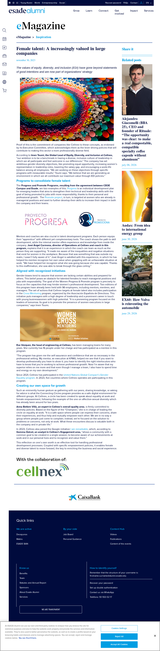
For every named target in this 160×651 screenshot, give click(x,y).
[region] (80, 636)
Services (149, 11)
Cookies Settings (119, 628)
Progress (72, 188)
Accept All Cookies (119, 645)
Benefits (24, 573)
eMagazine (23, 37)
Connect (103, 11)
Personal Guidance (72, 539)
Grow (76, 11)
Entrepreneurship (49, 3)
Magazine (40, 27)
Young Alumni (26, 3)
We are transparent (51, 610)
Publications (116, 539)
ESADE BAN (22, 543)
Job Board (68, 534)
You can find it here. (28, 638)
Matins (19, 539)
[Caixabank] (84, 497)
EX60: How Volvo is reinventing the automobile (136, 303)
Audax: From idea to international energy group (136, 229)
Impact (134, 11)
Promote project (53, 197)
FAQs (125, 3)
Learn (89, 11)
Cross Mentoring (32, 293)
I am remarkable (79, 429)
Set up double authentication (104, 587)
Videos (113, 534)
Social (62, 3)
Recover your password (101, 583)
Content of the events (120, 543)
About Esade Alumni (29, 592)
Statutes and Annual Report (33, 583)
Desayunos (21, 534)
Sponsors (24, 587)
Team (22, 578)
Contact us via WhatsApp (102, 592)
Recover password (113, 3)
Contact (134, 3)
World (37, 3)
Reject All (119, 637)
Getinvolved (119, 12)
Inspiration (43, 37)
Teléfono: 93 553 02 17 (101, 597)
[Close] (155, 635)
